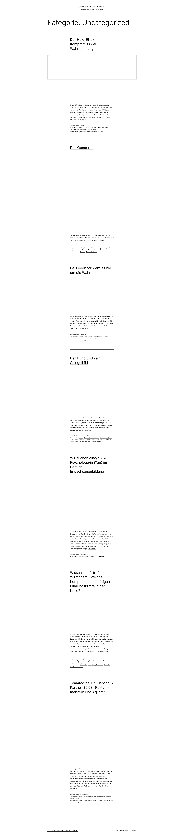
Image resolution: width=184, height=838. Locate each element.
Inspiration (79, 250)
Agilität (80, 796)
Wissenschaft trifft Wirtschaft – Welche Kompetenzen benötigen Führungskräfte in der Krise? (90, 581)
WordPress (133, 830)
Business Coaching (93, 336)
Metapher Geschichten (91, 251)
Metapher (84, 250)
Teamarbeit (106, 338)
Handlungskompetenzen (76, 439)
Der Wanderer (81, 148)
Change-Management (88, 796)
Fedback (82, 342)
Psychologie (105, 127)
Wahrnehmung (82, 129)
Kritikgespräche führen (96, 338)
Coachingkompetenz (101, 248)
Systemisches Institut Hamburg (92, 7)
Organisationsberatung (83, 661)
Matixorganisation (98, 796)
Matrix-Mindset (84, 800)
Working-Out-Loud (74, 798)
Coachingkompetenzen (106, 437)
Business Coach (83, 336)
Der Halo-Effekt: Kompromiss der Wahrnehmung (83, 44)
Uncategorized (74, 129)
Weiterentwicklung (91, 129)
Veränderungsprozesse (84, 340)
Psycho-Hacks (97, 127)
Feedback (106, 336)
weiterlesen (84, 328)
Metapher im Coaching (93, 250)
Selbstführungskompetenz (96, 661)
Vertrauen (93, 340)
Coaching (81, 248)
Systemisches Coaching (98, 439)
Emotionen (81, 127)
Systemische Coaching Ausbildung (87, 556)
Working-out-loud (78, 802)
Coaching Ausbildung (89, 248)
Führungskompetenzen (76, 338)
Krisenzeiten (73, 661)
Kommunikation (86, 338)
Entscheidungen (89, 127)
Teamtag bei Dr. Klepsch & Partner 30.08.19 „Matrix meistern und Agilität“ (91, 687)
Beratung (81, 437)
